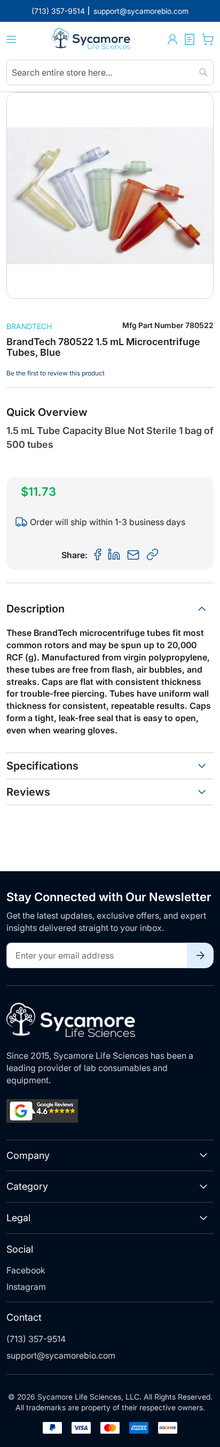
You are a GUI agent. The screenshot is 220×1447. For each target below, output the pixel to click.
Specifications (42, 765)
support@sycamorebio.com (60, 1355)
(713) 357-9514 (36, 1339)
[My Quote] (189, 39)
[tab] (110, 609)
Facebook (25, 1270)
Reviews (28, 792)
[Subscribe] (200, 955)
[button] (172, 39)
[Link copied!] (152, 555)
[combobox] (110, 72)
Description (35, 608)
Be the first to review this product (55, 373)
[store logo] (92, 39)
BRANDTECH (29, 326)
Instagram (26, 1286)
